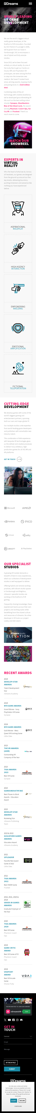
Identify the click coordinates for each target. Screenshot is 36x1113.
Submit (12, 1069)
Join (26, 1011)
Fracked (16, 111)
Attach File (11, 1062)
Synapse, (14, 103)
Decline (22, 1101)
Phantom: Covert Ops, (19, 109)
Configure (18, 1106)
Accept (13, 1101)
